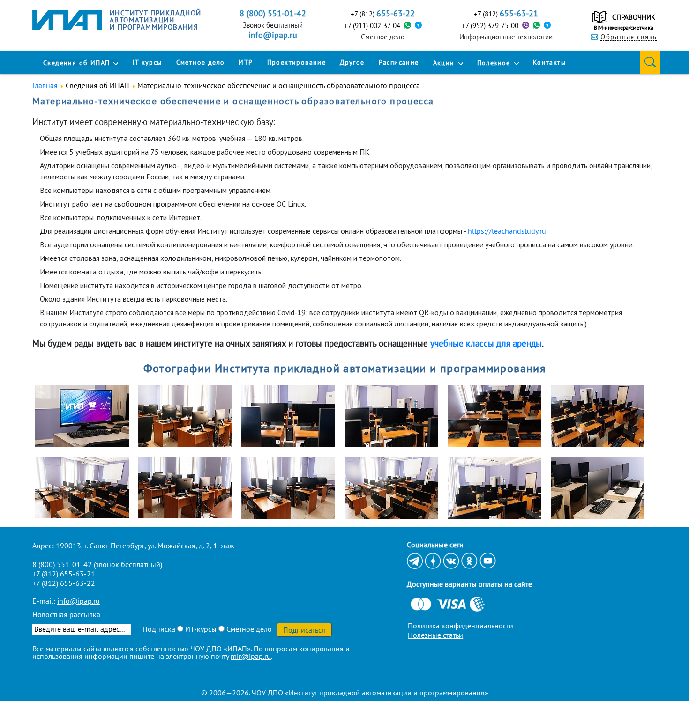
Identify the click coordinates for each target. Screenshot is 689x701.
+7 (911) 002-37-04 (372, 25)
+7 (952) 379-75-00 (490, 25)
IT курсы (147, 62)
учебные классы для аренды (486, 343)
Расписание (399, 62)
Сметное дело (200, 62)
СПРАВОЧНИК (633, 17)
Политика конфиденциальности (460, 625)
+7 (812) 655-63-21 (63, 573)
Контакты (549, 62)
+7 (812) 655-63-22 (63, 583)
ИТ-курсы (200, 629)
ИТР (246, 62)
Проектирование (296, 62)
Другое (352, 62)
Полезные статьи (435, 635)
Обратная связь (628, 37)
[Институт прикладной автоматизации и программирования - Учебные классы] (86, 416)
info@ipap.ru (272, 35)
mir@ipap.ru (251, 656)
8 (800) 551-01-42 (62, 564)
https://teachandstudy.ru (507, 231)
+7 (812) (383, 13)
